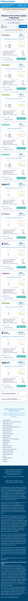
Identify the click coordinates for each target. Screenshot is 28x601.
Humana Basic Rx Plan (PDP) (14, 99)
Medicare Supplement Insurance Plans (13, 473)
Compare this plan (8, 60)
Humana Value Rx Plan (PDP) (14, 69)
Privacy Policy (21, 476)
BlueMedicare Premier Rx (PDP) (14, 366)
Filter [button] (23, 26)
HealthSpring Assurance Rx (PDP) (14, 39)
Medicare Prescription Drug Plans (13, 471)
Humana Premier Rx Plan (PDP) (14, 307)
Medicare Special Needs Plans (13, 474)
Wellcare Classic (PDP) (14, 128)
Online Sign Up (21, 59)
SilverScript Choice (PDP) (14, 277)
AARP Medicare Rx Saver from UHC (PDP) (14, 247)
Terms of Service (12, 476)
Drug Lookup (5, 26)
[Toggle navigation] (25, 2)
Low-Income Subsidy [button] (10, 399)
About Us (5, 476)
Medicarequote (8, 1)
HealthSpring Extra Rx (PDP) (14, 218)
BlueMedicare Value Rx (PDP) (14, 188)
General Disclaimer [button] (9, 394)
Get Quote (6, 469)
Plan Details (6, 58)
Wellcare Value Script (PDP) (14, 158)
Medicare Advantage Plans (16, 469)
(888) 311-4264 (22, 5)
